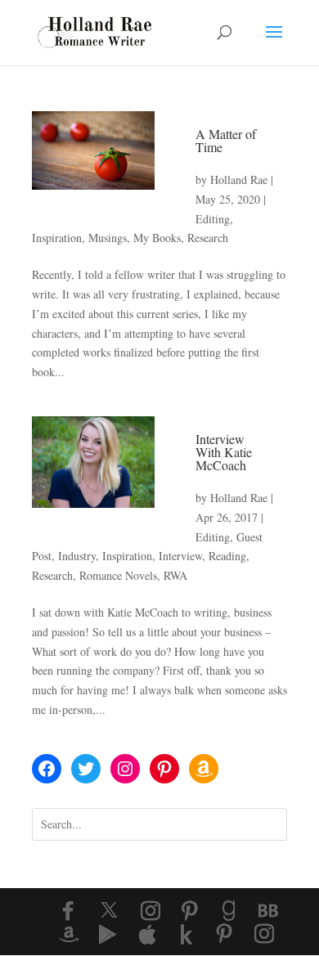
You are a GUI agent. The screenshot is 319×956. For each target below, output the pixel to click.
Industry (77, 555)
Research (207, 237)
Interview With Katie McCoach (223, 452)
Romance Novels (118, 575)
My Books (157, 237)
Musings (107, 237)
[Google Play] (108, 935)
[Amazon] (68, 935)
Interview (180, 555)
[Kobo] (186, 935)
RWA (175, 575)
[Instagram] (150, 911)
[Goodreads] (229, 911)
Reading (227, 555)
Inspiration (57, 237)
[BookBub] (268, 911)
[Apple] (147, 935)
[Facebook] (68, 911)
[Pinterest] (189, 911)
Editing (212, 219)
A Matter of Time (225, 140)
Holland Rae (238, 179)
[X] (109, 910)
